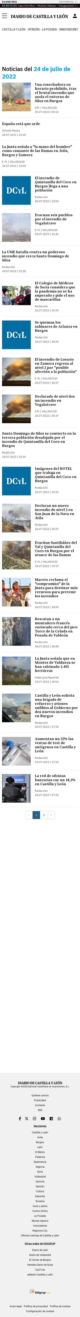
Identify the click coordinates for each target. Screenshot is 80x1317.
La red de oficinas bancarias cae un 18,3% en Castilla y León (55, 780)
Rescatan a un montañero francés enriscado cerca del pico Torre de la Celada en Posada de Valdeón (56, 627)
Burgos (40, 1142)
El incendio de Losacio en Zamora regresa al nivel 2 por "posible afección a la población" (56, 365)
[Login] (75, 16)
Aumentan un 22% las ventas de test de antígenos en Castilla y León (55, 745)
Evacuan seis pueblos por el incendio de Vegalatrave (54, 219)
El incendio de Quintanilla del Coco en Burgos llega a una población (56, 184)
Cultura (40, 1191)
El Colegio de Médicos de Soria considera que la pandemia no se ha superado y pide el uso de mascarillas (55, 291)
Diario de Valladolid (40, 1255)
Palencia (40, 1157)
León (40, 1147)
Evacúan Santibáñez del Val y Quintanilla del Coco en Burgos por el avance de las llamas (56, 548)
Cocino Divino (40, 1211)
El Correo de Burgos (40, 1260)
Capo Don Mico (26, 5)
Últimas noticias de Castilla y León (40, 1235)
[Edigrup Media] (40, 1291)
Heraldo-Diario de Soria (40, 1264)
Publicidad (40, 1100)
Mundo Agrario (40, 1220)
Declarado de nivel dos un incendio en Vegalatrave (55, 400)
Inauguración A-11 (69, 5)
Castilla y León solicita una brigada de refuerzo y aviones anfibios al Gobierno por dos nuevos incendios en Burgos (56, 705)
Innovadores (40, 1225)
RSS (40, 1110)
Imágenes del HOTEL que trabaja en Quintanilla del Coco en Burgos (56, 474)
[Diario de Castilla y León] (39, 16)
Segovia (40, 1166)
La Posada (49, 29)
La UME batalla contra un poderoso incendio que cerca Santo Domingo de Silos (35, 256)
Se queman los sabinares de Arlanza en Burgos (56, 326)
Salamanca (40, 1162)
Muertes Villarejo (47, 5)
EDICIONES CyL (66, 2)
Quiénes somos (40, 1095)
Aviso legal (16, 1306)
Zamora (40, 1181)
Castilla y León (13, 29)
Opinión (34, 29)
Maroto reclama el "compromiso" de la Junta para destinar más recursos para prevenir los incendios (56, 587)
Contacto (40, 1105)
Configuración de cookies (40, 1311)
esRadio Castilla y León (40, 1274)
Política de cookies (60, 1306)
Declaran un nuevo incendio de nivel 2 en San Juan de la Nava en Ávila (54, 511)
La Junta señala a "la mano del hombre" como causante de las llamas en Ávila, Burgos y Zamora (37, 150)
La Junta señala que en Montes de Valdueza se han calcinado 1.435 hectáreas (55, 664)
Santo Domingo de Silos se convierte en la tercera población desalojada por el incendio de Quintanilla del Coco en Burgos (39, 439)
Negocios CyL (40, 1230)
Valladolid (40, 1176)
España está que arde (21, 123)
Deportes (40, 1196)
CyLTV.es (40, 1269)
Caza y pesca (40, 1206)
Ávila (40, 1137)
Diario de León (40, 1250)
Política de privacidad (36, 1306)
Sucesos (40, 1201)
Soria (40, 1171)
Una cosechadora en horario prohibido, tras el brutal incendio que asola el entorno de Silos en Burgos (55, 92)
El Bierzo (40, 1152)
